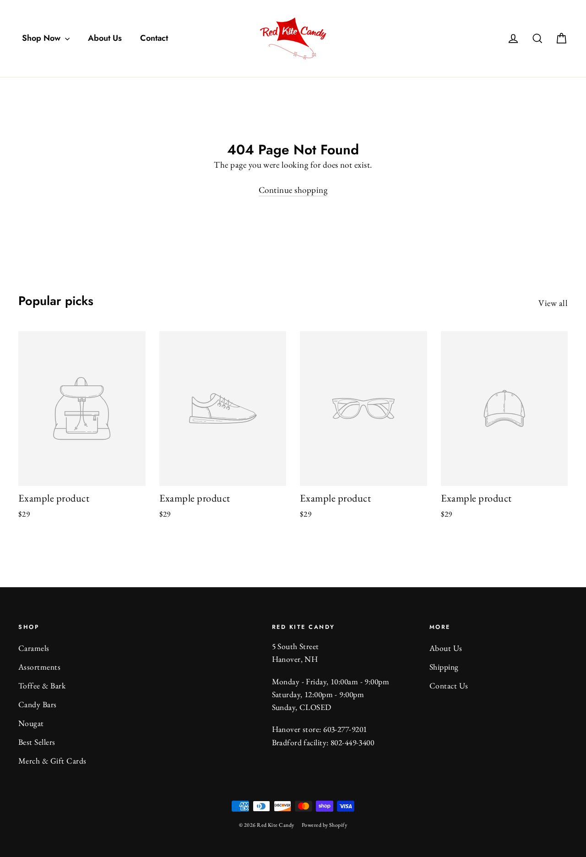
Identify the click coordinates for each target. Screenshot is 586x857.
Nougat (31, 723)
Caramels (33, 648)
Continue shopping (293, 190)
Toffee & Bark (41, 685)
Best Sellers (36, 742)
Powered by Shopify (324, 825)
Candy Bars (37, 704)
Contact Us (448, 685)
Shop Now (42, 38)
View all (553, 303)
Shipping (444, 666)
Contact (154, 38)
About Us (105, 38)
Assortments (39, 666)
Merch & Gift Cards (52, 760)
